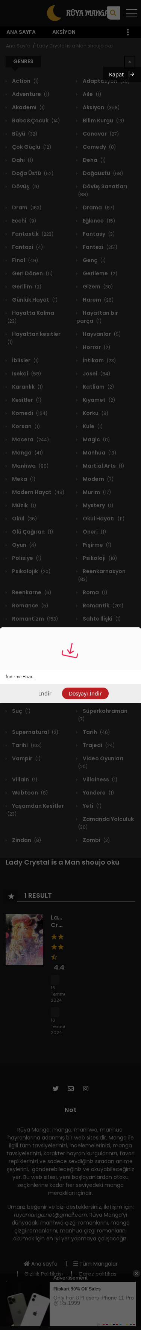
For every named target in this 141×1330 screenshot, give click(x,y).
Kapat (116, 74)
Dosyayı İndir (85, 693)
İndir (45, 693)
